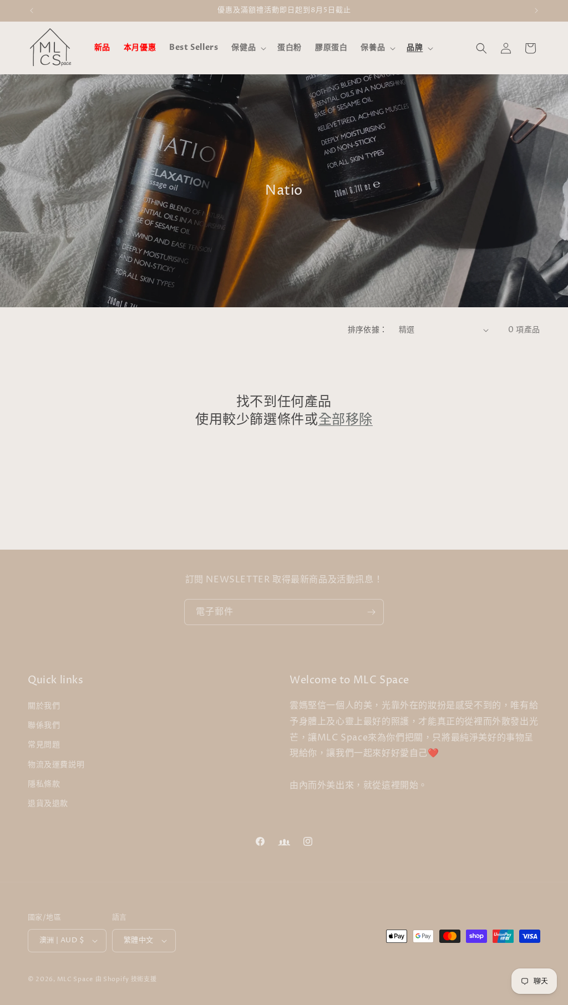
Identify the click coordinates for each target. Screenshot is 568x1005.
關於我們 (44, 706)
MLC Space (75, 979)
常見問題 (44, 744)
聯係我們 (44, 725)
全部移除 (345, 420)
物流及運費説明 (56, 764)
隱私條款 (44, 784)
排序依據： (368, 329)
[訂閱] (371, 612)
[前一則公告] (31, 10)
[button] (248, 47)
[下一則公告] (536, 10)
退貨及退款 (48, 803)
